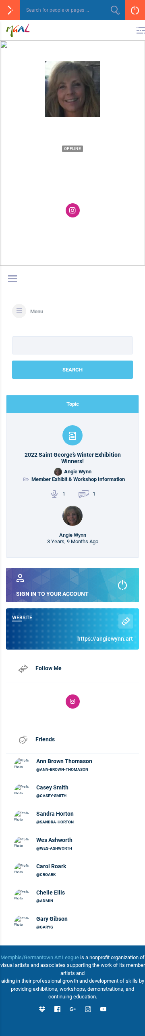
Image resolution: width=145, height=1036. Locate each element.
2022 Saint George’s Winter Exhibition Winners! (73, 458)
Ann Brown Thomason (64, 761)
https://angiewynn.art (105, 638)
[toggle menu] (12, 279)
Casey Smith (52, 787)
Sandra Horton (55, 813)
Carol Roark (51, 866)
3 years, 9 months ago (72, 541)
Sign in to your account (52, 594)
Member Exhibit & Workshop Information (78, 479)
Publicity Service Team (77, 189)
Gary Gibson (52, 919)
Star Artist (77, 176)
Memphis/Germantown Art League (39, 957)
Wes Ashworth (54, 840)
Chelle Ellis (50, 892)
